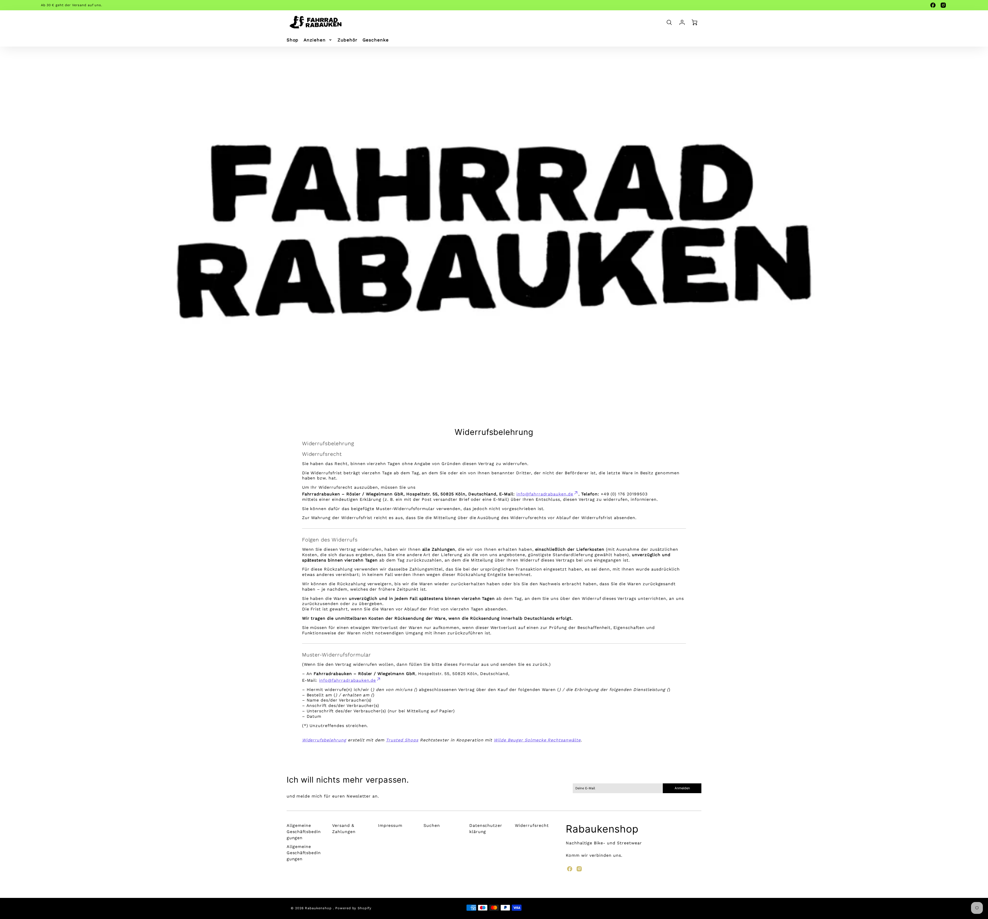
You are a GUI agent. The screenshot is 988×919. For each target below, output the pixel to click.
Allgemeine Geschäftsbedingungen (304, 831)
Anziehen (315, 39)
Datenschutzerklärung (485, 828)
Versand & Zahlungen (344, 828)
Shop (293, 39)
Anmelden (682, 788)
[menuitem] (292, 40)
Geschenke (376, 39)
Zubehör (347, 39)
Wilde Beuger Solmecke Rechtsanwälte (537, 740)
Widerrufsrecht (532, 825)
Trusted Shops (402, 740)
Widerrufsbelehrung (324, 740)
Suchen (432, 825)
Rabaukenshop (602, 829)
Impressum (390, 825)
